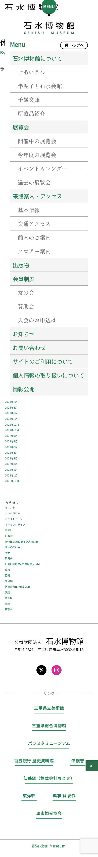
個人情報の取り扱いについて (48, 375)
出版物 (21, 265)
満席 (7, 592)
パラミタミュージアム (49, 743)
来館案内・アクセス (37, 196)
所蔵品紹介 (31, 113)
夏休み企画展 (12, 547)
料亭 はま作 (64, 796)
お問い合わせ (29, 347)
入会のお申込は (37, 320)
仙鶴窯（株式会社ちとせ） (49, 778)
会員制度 (24, 279)
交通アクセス (34, 223)
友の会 (26, 292)
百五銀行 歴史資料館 (34, 761)
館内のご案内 (34, 237)
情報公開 (24, 389)
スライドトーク (14, 519)
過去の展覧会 (34, 182)
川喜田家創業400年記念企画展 (22, 564)
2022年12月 (12, 424)
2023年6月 (11, 402)
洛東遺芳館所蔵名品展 (17, 586)
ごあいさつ (31, 72)
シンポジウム (12, 513)
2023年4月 (11, 407)
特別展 (9, 598)
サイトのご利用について (43, 361)
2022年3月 (11, 464)
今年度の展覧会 (37, 155)
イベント (10, 507)
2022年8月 (11, 441)
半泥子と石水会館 (40, 86)
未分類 (9, 581)
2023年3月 (11, 413)
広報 (7, 569)
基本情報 (29, 210)
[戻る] (92, 766)
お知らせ (24, 334)
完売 (7, 553)
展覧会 (9, 558)
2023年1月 (11, 419)
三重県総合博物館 (49, 725)
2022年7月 (11, 447)
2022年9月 (11, 436)
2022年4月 (11, 458)
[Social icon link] (41, 670)
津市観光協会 (49, 813)
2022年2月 (11, 469)
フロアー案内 (34, 251)
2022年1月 (11, 475)
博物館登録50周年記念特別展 (21, 541)
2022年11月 (12, 430)
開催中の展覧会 (37, 141)
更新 (7, 575)
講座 (7, 603)
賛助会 (26, 306)
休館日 (9, 530)
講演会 (9, 609)
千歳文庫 (29, 99)
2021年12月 (12, 481)
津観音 (77, 761)
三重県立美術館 (49, 708)
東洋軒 (29, 796)
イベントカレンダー (42, 168)
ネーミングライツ (15, 524)
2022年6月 (11, 452)
